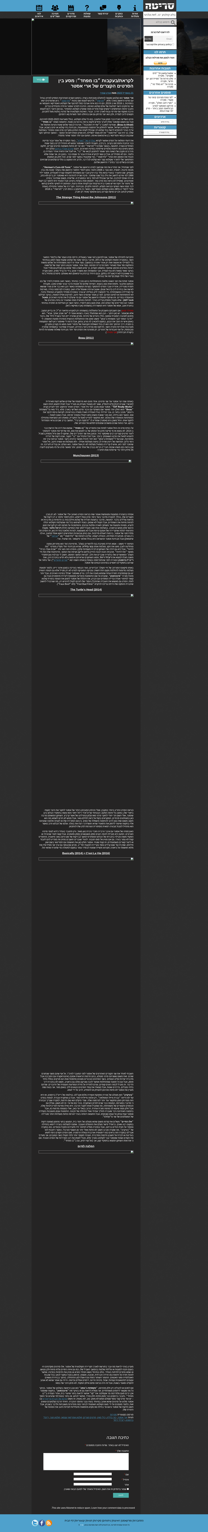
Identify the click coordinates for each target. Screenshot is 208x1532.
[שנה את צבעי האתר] (41, 80)
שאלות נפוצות (87, 15)
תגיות (89, 1520)
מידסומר (65, 100)
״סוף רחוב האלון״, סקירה (161, 103)
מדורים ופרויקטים (71, 15)
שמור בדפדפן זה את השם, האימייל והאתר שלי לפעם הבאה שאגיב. (94, 1489)
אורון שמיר (105, 93)
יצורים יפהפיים (61, 560)
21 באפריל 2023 (125, 93)
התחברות (138, 1520)
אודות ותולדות (135, 15)
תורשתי (100, 100)
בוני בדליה (111, 1417)
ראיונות (116, 1520)
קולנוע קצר (55, 1417)
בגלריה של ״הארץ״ (86, 140)
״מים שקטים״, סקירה (163, 74)
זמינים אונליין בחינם (64, 148)
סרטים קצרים (89, 1417)
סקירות (113, 1414)
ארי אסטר (122, 1417)
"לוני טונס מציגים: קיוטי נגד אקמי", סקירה (160, 98)
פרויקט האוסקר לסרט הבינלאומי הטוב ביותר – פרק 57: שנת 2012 (159, 108)
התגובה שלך (122, 1451)
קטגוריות (80, 1520)
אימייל (125, 1479)
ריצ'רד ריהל (119, 1420)
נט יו (81, 1525)
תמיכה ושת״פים (55, 15)
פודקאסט (127, 1520)
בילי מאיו (101, 1417)
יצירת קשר (103, 13)
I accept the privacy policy (159, 44)
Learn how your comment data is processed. (93, 1508)
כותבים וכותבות (119, 15)
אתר (127, 1485)
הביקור (55, 536)
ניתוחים (107, 1520)
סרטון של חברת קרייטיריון (55, 1399)
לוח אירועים (39, 15)
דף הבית (69, 1520)
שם (126, 1474)
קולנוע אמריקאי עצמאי (71, 1417)
